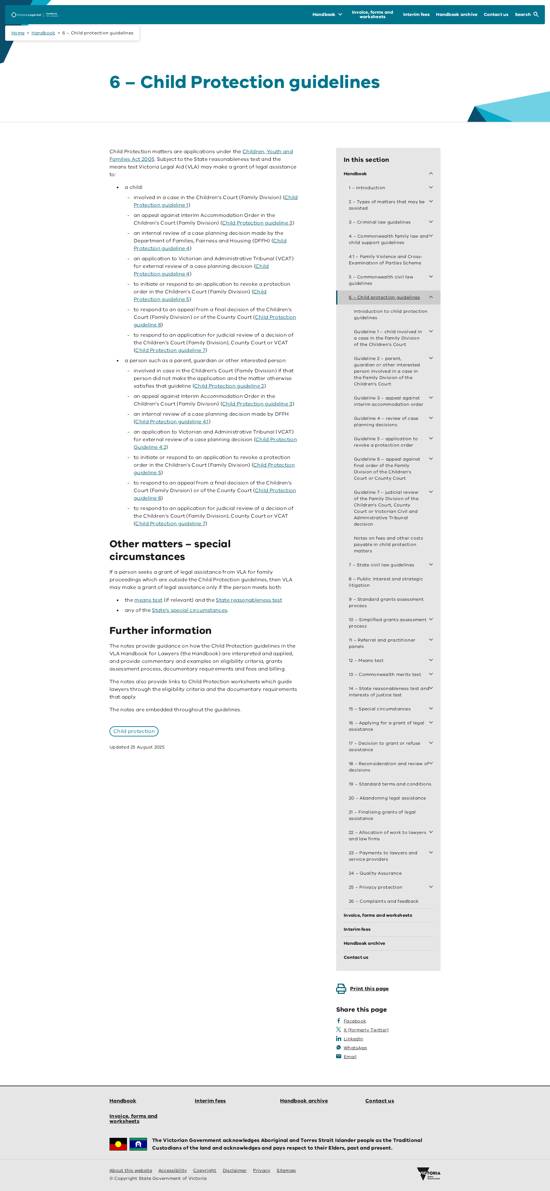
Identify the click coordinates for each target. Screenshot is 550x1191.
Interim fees (210, 1100)
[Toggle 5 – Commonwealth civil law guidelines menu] (432, 277)
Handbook (43, 33)
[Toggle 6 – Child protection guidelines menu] (432, 298)
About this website (130, 1170)
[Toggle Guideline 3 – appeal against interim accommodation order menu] (432, 398)
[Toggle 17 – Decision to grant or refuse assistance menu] (432, 743)
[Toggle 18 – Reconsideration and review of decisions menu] (432, 764)
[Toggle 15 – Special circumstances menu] (432, 709)
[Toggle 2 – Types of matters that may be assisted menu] (432, 202)
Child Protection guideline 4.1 (171, 421)
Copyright (204, 1170)
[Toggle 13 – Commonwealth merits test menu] (432, 675)
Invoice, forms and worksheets (133, 1119)
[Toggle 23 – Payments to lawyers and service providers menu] (432, 853)
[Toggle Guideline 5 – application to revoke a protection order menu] (432, 439)
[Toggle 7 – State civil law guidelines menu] (432, 565)
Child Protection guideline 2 (229, 386)
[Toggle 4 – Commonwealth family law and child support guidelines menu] (432, 236)
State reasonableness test (249, 600)
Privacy (261, 1170)
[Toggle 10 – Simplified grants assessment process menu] (432, 620)
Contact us (379, 1100)
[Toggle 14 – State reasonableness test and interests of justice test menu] (432, 689)
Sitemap (286, 1170)
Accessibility (173, 1170)
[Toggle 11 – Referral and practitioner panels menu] (432, 640)
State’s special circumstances (189, 610)
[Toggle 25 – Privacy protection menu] (432, 887)
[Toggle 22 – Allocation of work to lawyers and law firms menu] (432, 833)
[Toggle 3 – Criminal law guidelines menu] (432, 222)
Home (18, 33)
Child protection (134, 731)
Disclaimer (235, 1170)
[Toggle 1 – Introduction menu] (432, 188)
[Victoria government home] (429, 1174)
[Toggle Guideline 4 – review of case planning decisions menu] (432, 419)
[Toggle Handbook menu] (432, 174)
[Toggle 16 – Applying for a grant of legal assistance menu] (432, 723)
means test (148, 600)
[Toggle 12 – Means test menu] (432, 661)
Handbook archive (304, 1100)
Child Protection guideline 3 (257, 222)
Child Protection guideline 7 (170, 350)
